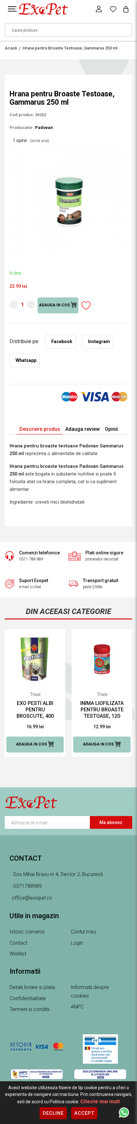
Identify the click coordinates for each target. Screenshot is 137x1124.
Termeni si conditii (29, 1009)
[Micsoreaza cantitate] (14, 305)
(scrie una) (39, 141)
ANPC (77, 1007)
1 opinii (31, 140)
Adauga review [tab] (82, 429)
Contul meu (83, 932)
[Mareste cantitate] (31, 305)
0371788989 (27, 886)
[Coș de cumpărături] (126, 9)
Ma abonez (110, 822)
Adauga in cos (55, 305)
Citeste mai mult (100, 1101)
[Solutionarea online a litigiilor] (100, 1074)
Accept (84, 1113)
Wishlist (18, 954)
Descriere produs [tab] (39, 429)
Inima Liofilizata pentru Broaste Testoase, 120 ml (102, 709)
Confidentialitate (28, 998)
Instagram (99, 341)
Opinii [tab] (111, 429)
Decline (53, 1113)
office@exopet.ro (32, 898)
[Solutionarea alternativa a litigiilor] (36, 1074)
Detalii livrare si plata (32, 987)
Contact (18, 943)
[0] (113, 8)
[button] (122, 150)
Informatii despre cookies (90, 991)
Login (77, 943)
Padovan (44, 127)
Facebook (61, 341)
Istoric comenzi (27, 932)
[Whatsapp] (124, 1112)
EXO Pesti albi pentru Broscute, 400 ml (35, 709)
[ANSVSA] (100, 1049)
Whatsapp (26, 360)
